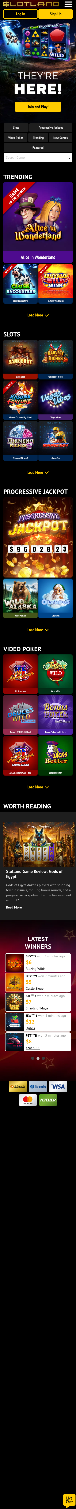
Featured (38, 147)
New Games (60, 137)
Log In (20, 14)
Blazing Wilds (35, 968)
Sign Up (55, 14)
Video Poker (15, 137)
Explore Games (38, 106)
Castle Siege (34, 988)
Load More (35, 315)
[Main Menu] (68, 4)
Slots (16, 127)
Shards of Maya (37, 1008)
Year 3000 (33, 1048)
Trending (38, 137)
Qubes (30, 1028)
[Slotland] (31, 4)
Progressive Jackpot (51, 127)
